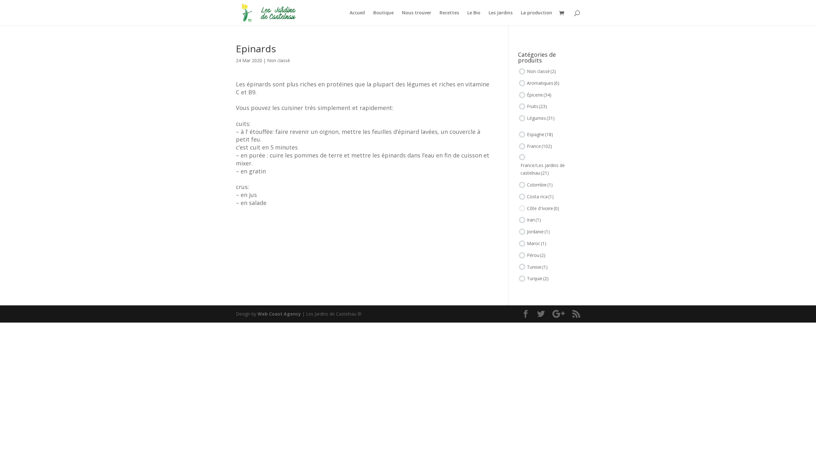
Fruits (537, 106)
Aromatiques (543, 83)
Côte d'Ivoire (543, 208)
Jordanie (538, 232)
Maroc (536, 243)
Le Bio (473, 13)
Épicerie (539, 95)
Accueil (357, 13)
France (539, 146)
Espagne (540, 134)
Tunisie (537, 267)
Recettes (449, 13)
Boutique (383, 13)
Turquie (538, 278)
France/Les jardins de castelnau (543, 169)
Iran (534, 220)
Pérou (536, 255)
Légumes (541, 118)
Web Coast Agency (279, 314)
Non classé (278, 60)
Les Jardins (501, 13)
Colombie (540, 185)
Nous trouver (416, 13)
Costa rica (540, 196)
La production (536, 13)
